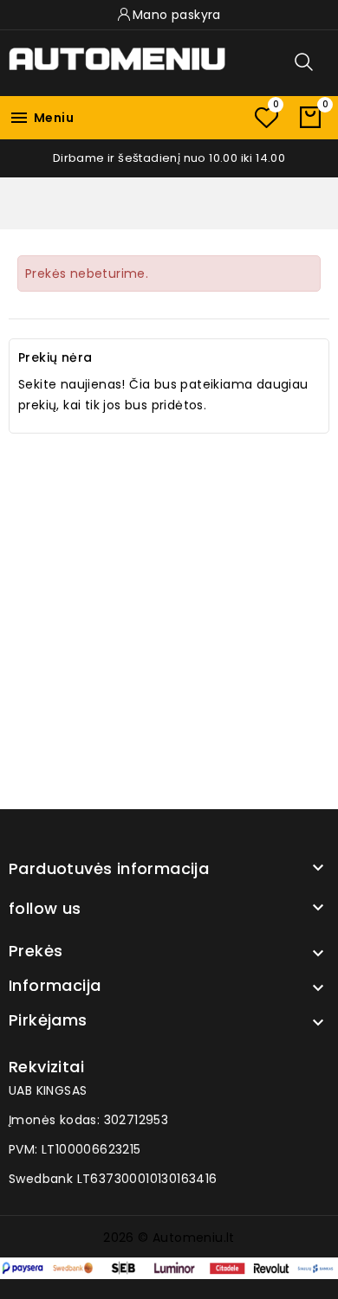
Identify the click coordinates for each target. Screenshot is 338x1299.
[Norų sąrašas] (266, 117)
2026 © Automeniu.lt (169, 1237)
